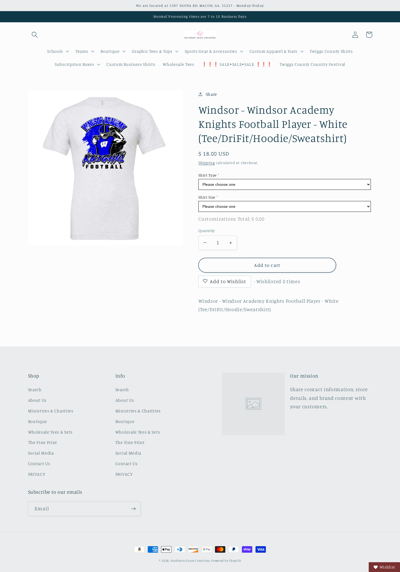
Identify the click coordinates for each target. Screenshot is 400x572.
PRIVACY (36, 474)
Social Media (41, 453)
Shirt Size (207, 197)
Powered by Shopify (226, 560)
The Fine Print (42, 442)
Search (35, 389)
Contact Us (39, 463)
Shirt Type (207, 175)
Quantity (206, 230)
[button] (35, 35)
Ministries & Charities (50, 410)
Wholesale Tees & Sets (50, 432)
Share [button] (211, 94)
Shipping (206, 162)
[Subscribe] (133, 509)
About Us (37, 400)
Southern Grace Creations (190, 560)
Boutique (37, 421)
